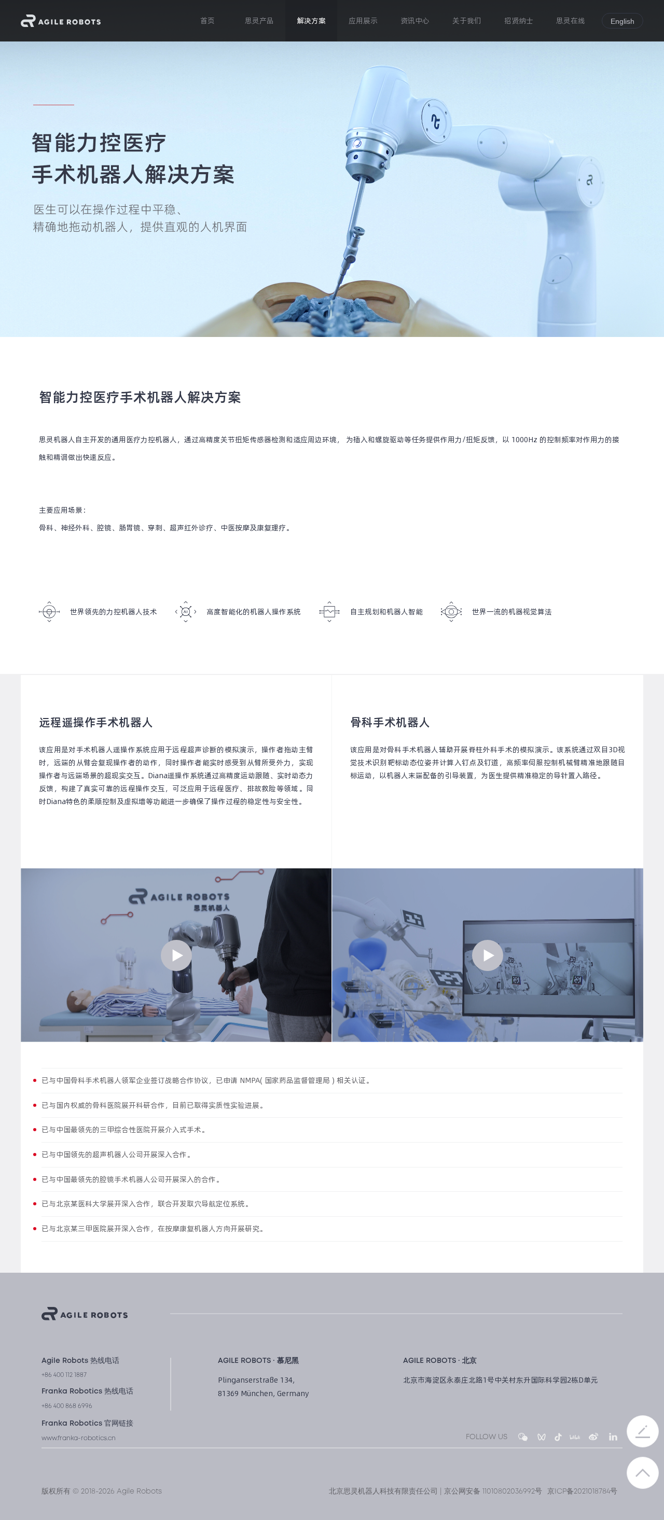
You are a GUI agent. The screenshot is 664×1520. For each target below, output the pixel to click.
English (622, 21)
